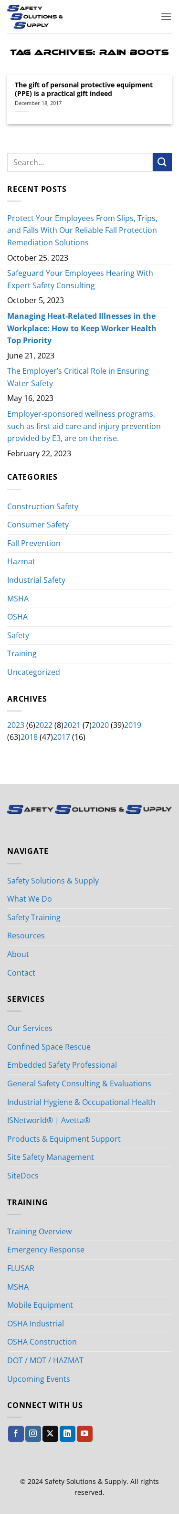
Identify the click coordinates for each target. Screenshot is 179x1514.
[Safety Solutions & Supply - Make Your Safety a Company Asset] (61, 16)
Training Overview (39, 1231)
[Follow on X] (50, 1434)
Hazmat (21, 561)
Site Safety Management (50, 1157)
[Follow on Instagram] (33, 1434)
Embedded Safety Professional (62, 1065)
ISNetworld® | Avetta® (48, 1120)
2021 (72, 725)
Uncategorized (33, 672)
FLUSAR (20, 1268)
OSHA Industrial (35, 1323)
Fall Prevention (34, 543)
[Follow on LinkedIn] (67, 1434)
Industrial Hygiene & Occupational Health (81, 1102)
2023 (15, 725)
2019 (132, 725)
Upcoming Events (38, 1379)
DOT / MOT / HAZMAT (45, 1360)
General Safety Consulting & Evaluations (79, 1083)
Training (22, 653)
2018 (29, 737)
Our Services (30, 1028)
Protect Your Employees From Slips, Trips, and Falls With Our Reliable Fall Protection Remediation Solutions (82, 230)
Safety (18, 635)
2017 (61, 737)
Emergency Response (45, 1249)
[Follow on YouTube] (85, 1434)
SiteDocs (23, 1175)
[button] (166, 16)
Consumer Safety (38, 524)
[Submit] (162, 162)
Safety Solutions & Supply (53, 880)
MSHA (18, 598)
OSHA (17, 616)
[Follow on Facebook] (16, 1434)
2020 (100, 725)
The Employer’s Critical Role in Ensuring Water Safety (78, 377)
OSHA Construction (42, 1341)
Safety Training (34, 917)
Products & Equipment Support (64, 1139)
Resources (26, 935)
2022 (44, 725)
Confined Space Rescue (49, 1046)
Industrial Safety (36, 580)
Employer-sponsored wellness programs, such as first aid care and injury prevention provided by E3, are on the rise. (84, 426)
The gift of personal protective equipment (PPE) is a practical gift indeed (84, 89)
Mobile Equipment (40, 1305)
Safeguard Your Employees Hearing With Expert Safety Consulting (80, 279)
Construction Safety (42, 506)
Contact (21, 972)
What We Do (29, 899)
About (18, 954)
